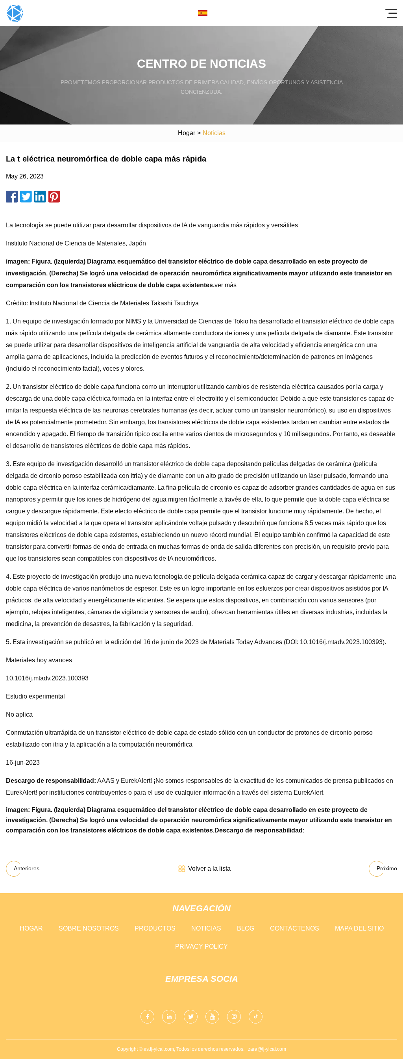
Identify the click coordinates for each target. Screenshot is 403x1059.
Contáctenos (294, 928)
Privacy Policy (201, 946)
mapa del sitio (359, 928)
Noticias (206, 928)
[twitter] (191, 1017)
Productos (155, 928)
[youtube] (212, 1017)
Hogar (186, 133)
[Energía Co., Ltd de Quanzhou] (15, 13)
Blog (245, 928)
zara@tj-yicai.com (267, 1049)
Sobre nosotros (89, 928)
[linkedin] (169, 1017)
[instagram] (234, 1017)
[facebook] (147, 1017)
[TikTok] (256, 1017)
